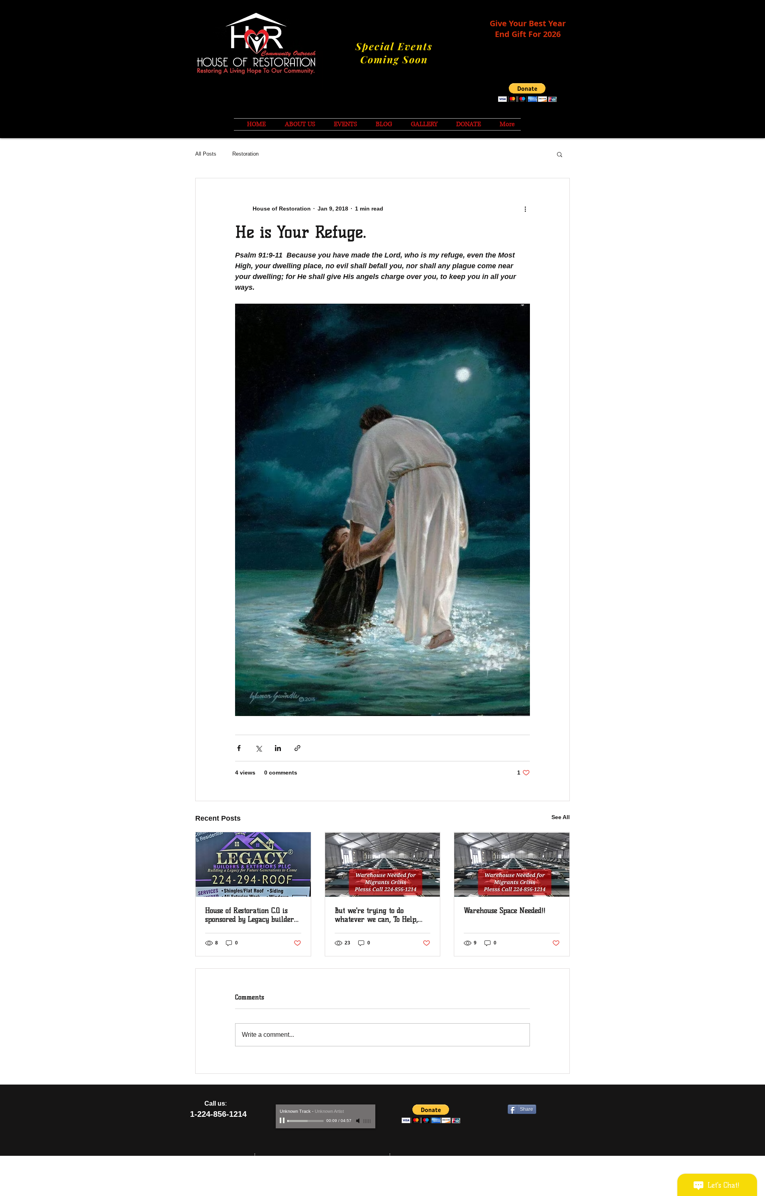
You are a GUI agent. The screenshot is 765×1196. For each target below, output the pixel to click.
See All (560, 817)
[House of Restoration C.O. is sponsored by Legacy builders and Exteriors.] (253, 864)
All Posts (205, 154)
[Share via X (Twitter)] (258, 748)
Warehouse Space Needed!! (504, 910)
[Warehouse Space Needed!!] (511, 864)
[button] (527, 92)
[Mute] (359, 1121)
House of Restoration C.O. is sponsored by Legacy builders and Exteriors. (251, 915)
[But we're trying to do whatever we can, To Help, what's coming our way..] (382, 864)
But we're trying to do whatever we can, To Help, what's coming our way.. (376, 915)
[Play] (283, 1121)
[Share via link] (297, 748)
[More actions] (525, 208)
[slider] (367, 1121)
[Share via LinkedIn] (278, 748)
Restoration (245, 154)
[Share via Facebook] (239, 748)
